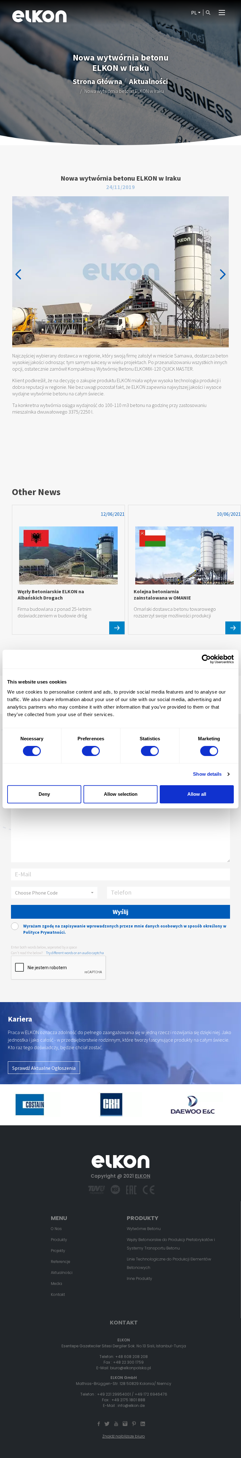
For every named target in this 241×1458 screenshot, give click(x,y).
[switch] (91, 751)
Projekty (58, 1250)
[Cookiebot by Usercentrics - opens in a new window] (206, 659)
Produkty (59, 1239)
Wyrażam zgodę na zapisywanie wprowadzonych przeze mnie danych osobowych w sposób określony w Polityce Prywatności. (124, 929)
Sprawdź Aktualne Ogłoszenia (44, 1068)
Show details (207, 774)
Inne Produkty (139, 1278)
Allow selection (120, 794)
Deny (44, 794)
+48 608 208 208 (131, 1356)
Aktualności (148, 81)
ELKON (142, 1176)
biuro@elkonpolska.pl (130, 1368)
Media (56, 1283)
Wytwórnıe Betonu (144, 1228)
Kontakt (58, 1294)
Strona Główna (97, 81)
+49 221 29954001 (114, 1394)
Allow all (196, 794)
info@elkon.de (131, 1405)
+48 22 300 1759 (128, 1362)
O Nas (56, 1228)
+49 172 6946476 (151, 1394)
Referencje (60, 1261)
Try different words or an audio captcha (75, 952)
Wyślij (120, 912)
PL (194, 12)
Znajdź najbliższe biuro (123, 1436)
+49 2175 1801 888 (128, 1400)
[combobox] (54, 893)
